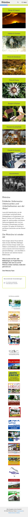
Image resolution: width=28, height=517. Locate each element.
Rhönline (6, 2)
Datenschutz (11, 513)
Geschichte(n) (14, 173)
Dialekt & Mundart (14, 150)
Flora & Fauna (14, 80)
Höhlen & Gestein (14, 33)
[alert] (14, 283)
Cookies (18, 513)
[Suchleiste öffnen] (18, 2)
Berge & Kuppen (14, 10)
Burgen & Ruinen (14, 103)
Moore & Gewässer (14, 57)
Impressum (20, 511)
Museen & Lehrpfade (14, 127)
